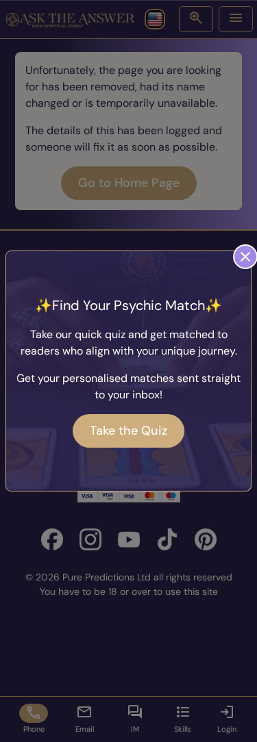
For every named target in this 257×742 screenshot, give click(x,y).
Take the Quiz (128, 430)
